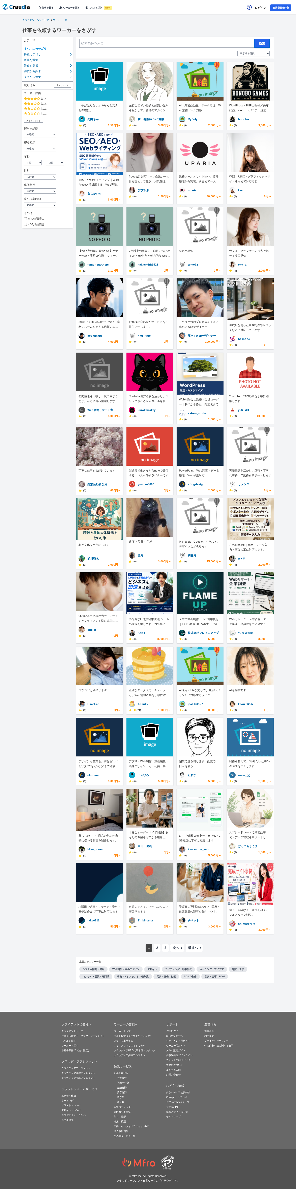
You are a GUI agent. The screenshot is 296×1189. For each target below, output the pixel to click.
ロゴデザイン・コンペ (73, 1115)
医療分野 (122, 1078)
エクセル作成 (68, 1095)
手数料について (174, 1065)
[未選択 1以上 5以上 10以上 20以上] (47, 134)
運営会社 (209, 1031)
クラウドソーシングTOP (35, 20)
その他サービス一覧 (125, 1136)
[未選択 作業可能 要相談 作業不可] (47, 191)
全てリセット (63, 85)
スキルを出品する (123, 1040)
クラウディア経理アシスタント (78, 1073)
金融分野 (122, 1087)
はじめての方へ (174, 1036)
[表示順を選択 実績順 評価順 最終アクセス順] (253, 53)
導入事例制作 (121, 1131)
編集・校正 (120, 1121)
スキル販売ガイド (175, 1050)
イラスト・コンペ (71, 1105)
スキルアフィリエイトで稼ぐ (129, 1045)
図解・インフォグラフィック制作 (132, 1126)
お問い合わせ (173, 1074)
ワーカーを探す (71, 7)
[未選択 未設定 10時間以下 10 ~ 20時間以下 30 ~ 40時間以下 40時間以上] (47, 205)
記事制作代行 (121, 1073)
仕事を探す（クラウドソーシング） (133, 1036)
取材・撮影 (120, 1116)
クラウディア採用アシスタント (131, 1055)
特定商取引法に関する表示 (218, 1045)
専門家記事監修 (122, 1111)
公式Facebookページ (177, 1102)
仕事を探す (47, 7)
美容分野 (122, 1092)
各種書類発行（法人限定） (75, 1050)
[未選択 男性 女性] (47, 177)
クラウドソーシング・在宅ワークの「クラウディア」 (148, 1180)
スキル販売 (67, 1120)
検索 (262, 43)
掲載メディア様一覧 (177, 1111)
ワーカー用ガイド (175, 1045)
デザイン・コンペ (71, 1110)
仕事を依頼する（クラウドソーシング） (83, 1036)
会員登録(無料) (281, 7)
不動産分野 (123, 1082)
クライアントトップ (72, 1031)
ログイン (260, 7)
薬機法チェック (122, 1107)
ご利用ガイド (173, 1031)
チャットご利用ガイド (178, 1060)
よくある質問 (173, 1069)
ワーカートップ (122, 1031)
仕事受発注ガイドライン (179, 1055)
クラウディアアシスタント (75, 1068)
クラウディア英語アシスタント (78, 1078)
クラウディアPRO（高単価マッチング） (136, 1050)
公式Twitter (172, 1107)
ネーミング (67, 1100)
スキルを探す (99, 7)
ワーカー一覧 (60, 20)
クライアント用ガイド (178, 1040)
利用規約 (209, 1036)
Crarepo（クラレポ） (178, 1097)
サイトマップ (173, 1116)
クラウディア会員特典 (178, 1092)
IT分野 (120, 1097)
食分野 (120, 1102)
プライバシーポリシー (216, 1040)
